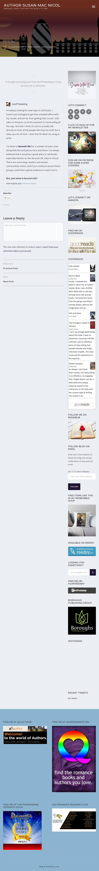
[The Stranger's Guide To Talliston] (92, 328)
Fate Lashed (74, 266)
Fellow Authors (33, 47)
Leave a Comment (48, 47)
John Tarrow (74, 329)
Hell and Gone (75, 313)
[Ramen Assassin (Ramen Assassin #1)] (92, 369)
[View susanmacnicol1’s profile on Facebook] (70, 111)
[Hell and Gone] (92, 319)
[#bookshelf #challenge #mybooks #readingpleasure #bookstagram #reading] (74, 651)
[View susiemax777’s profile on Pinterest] (88, 111)
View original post (14, 183)
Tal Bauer (74, 316)
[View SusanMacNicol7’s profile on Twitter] (76, 111)
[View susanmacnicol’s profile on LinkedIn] (70, 116)
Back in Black (74, 276)
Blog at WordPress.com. (49, 866)
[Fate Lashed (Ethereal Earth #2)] (92, 271)
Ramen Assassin (76, 363)
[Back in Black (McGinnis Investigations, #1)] (92, 281)
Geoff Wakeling (19, 104)
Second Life (24, 146)
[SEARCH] (93, 572)
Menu (93, 7)
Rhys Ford (74, 279)
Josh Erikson (74, 269)
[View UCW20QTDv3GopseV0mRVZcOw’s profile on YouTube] (76, 116)
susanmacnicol (17, 47)
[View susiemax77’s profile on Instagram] (82, 111)
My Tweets (72, 698)
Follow (74, 487)
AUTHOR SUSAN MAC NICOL (32, 5)
